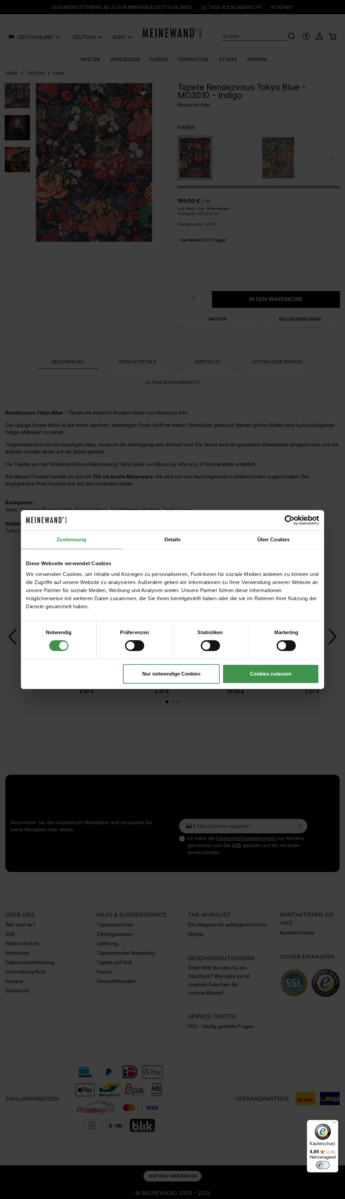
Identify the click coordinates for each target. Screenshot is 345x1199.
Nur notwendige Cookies (171, 674)
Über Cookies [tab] (273, 539)
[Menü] (334, 1124)
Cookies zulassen (270, 674)
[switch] (134, 645)
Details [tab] (172, 539)
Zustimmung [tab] (72, 539)
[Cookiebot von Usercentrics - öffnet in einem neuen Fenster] (289, 520)
